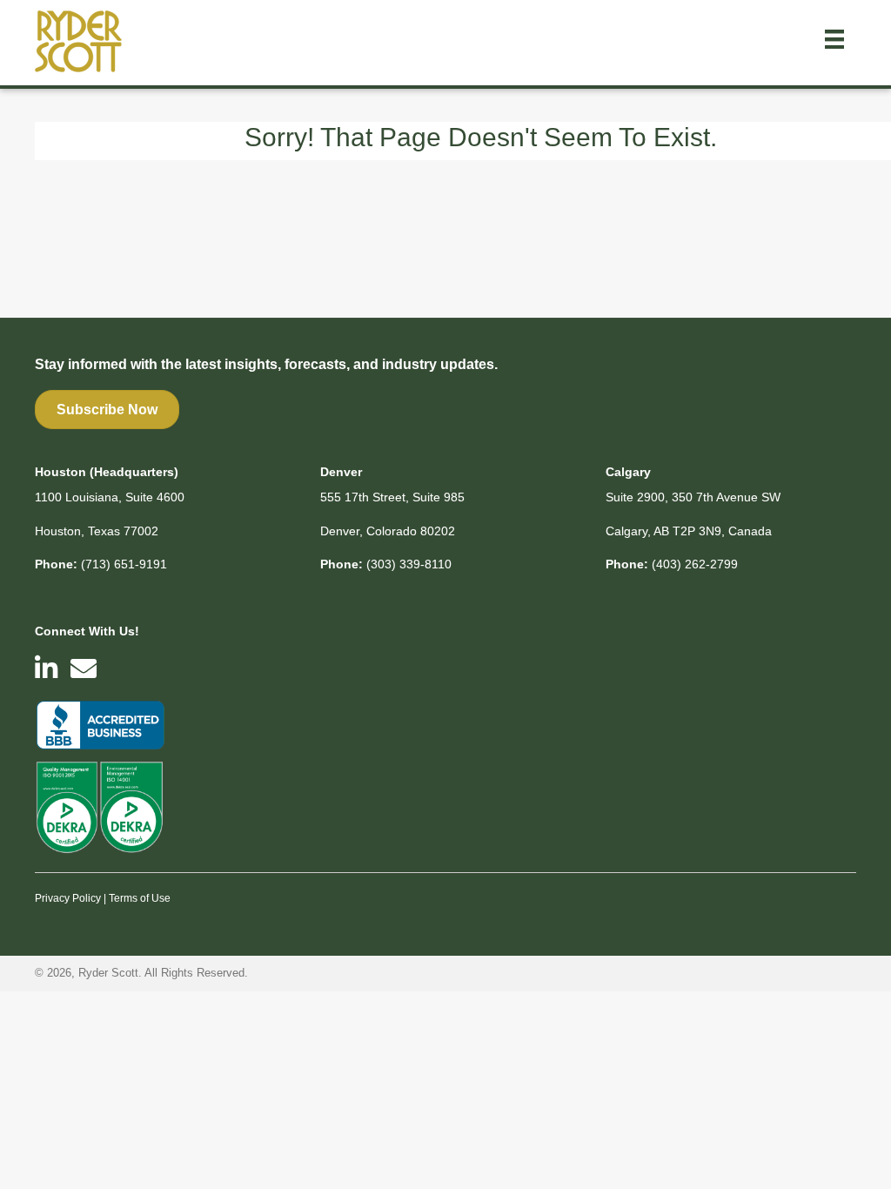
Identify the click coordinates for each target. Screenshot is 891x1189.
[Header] (834, 39)
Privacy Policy (68, 898)
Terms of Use (140, 898)
